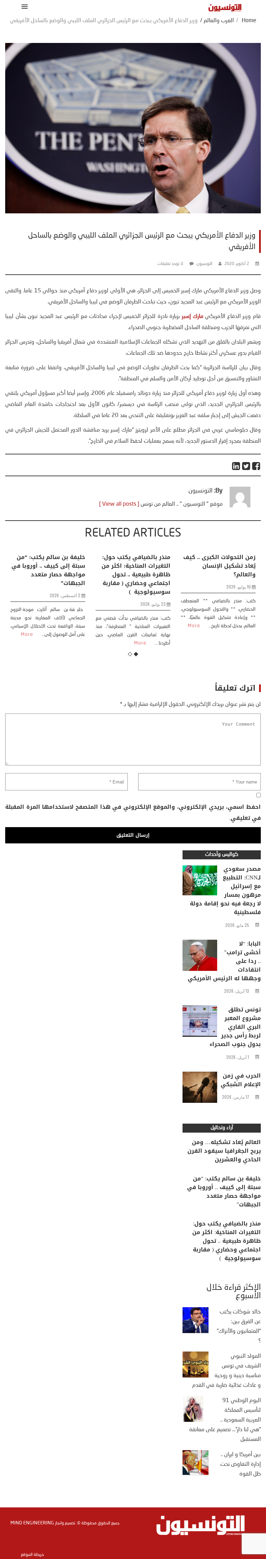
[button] (23, 6)
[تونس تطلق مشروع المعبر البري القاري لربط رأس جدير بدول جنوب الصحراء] (200, 1023)
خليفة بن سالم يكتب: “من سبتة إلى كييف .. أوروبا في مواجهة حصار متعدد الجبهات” (224, 1191)
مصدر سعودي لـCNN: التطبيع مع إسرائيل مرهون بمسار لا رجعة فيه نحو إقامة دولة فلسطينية (225, 890)
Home (249, 21)
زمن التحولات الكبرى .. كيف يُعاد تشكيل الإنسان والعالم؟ (151, 566)
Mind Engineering (32, 1523)
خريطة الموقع (32, 1555)
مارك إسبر (192, 316)
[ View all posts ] (119, 504)
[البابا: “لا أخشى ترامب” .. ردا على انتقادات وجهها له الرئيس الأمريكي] (200, 957)
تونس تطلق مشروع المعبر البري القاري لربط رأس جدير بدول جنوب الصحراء (235, 1026)
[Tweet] (246, 466)
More (72, 643)
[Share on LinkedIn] (236, 466)
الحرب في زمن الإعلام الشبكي (241, 1080)
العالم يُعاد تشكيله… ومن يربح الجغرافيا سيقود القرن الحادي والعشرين (224, 1151)
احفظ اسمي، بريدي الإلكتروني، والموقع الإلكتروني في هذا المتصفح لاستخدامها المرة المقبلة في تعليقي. (133, 812)
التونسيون (204, 264)
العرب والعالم (219, 21)
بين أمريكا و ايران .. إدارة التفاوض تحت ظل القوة (240, 1464)
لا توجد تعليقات (170, 264)
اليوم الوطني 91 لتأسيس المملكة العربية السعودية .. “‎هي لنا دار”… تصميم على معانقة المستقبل (225, 1420)
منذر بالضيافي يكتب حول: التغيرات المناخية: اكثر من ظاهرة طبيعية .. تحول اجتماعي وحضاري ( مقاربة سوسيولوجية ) (67, 574)
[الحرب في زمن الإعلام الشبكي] (200, 1089)
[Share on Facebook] (256, 466)
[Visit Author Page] (240, 506)
